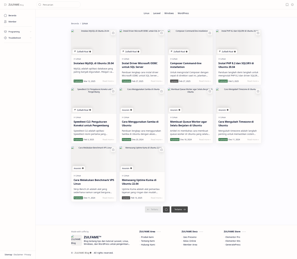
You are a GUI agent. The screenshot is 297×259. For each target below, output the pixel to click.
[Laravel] (157, 13)
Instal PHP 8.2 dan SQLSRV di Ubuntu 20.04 (236, 65)
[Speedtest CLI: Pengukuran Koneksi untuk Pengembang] (93, 100)
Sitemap (9, 254)
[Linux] (146, 13)
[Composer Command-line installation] (190, 42)
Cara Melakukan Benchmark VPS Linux (94, 181)
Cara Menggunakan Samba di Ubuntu (140, 123)
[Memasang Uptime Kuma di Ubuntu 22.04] (142, 159)
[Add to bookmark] (113, 33)
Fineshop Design (252, 252)
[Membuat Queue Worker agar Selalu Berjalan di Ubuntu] (190, 100)
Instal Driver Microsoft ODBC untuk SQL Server (139, 65)
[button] (5, 4)
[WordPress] (183, 13)
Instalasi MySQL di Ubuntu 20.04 (94, 63)
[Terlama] (179, 209)
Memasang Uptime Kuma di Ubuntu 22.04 (139, 181)
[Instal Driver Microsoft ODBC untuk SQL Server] (142, 42)
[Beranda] (166, 209)
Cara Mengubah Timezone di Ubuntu (236, 123)
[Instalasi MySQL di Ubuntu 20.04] (93, 42)
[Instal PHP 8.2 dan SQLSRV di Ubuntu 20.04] (238, 42)
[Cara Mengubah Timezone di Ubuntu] (238, 100)
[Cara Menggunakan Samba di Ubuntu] (142, 100)
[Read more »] (108, 81)
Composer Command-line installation (185, 65)
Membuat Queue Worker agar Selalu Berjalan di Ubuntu (188, 123)
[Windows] (169, 13)
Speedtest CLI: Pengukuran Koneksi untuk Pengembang (91, 123)
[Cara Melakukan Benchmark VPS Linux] (93, 159)
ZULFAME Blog (82, 252)
